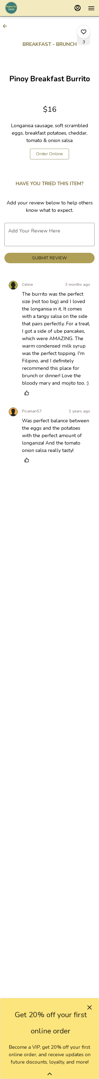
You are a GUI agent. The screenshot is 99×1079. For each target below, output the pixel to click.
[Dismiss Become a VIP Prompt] (89, 1007)
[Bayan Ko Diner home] (29, 8)
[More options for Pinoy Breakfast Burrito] (83, 31)
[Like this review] (28, 392)
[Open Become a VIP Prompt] (49, 1074)
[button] (6, 26)
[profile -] (77, 8)
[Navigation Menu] (91, 8)
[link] (49, 154)
